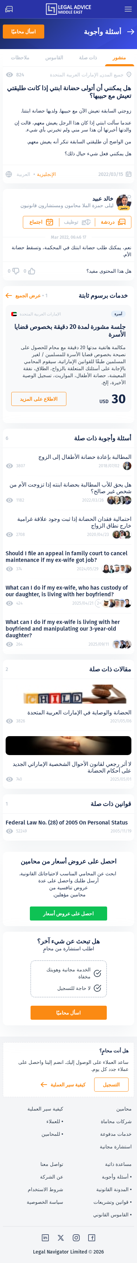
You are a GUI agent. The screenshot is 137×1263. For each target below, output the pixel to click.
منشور (119, 57)
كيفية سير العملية (68, 1084)
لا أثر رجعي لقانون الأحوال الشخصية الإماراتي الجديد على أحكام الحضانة (72, 767)
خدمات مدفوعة (116, 1134)
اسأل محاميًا (23, 31)
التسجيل (111, 1084)
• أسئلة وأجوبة (117, 1176)
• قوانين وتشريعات (112, 1202)
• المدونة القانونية (114, 1189)
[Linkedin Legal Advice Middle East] (45, 1237)
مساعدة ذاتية (118, 1164)
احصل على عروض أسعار (68, 913)
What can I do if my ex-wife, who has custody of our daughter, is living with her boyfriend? (67, 591)
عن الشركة (51, 1176)
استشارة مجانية (116, 1146)
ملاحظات (20, 57)
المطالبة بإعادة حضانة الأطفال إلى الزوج (84, 457)
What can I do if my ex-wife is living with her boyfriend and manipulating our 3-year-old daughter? (63, 629)
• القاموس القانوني (112, 1214)
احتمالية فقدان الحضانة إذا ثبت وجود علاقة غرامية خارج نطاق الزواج (74, 522)
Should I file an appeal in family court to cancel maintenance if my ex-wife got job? (67, 556)
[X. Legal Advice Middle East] (60, 1237)
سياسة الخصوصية (45, 1202)
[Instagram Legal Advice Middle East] (76, 1237)
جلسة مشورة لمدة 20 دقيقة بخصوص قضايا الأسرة (70, 330)
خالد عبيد (102, 198)
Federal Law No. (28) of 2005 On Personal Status (67, 822)
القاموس (54, 57)
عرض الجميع (28, 295)
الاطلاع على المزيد (39, 399)
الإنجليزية (46, 174)
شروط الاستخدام (45, 1189)
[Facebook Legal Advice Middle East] (91, 1237)
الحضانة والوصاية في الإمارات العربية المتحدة (79, 712)
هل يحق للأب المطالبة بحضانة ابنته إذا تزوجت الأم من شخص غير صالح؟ (70, 488)
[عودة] (128, 32)
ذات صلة (88, 57)
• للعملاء (54, 1121)
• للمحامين (52, 1134)
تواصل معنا (51, 1164)
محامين (124, 1108)
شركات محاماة (116, 1121)
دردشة (108, 221)
